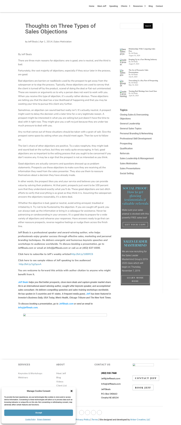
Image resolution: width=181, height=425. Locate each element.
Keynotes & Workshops (30, 373)
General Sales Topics (130, 128)
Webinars (23, 377)
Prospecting (126, 143)
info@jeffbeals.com (28, 307)
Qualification (126, 148)
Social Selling (127, 173)
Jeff (88, 293)
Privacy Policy (83, 419)
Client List (61, 385)
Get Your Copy (135, 224)
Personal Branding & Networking (136, 133)
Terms (95, 419)
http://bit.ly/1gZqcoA (30, 264)
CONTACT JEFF (146, 378)
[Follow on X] (87, 412)
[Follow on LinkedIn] (93, 412)
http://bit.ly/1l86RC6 (82, 254)
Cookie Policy (30, 419)
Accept (38, 412)
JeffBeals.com (66, 303)
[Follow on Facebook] (81, 412)
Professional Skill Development (136, 138)
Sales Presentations (130, 168)
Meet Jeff (101, 6)
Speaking (113, 6)
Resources (138, 6)
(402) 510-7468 (109, 373)
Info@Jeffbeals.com (111, 383)
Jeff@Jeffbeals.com (110, 378)
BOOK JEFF (143, 387)
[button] (71, 391)
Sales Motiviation (63, 41)
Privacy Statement (44, 419)
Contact (159, 6)
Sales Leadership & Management (137, 158)
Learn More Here (135, 279)
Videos (59, 381)
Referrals (124, 153)
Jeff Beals (33, 41)
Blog (151, 6)
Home (91, 6)
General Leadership (130, 123)
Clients (124, 6)
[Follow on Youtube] (99, 412)
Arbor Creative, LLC (140, 419)
